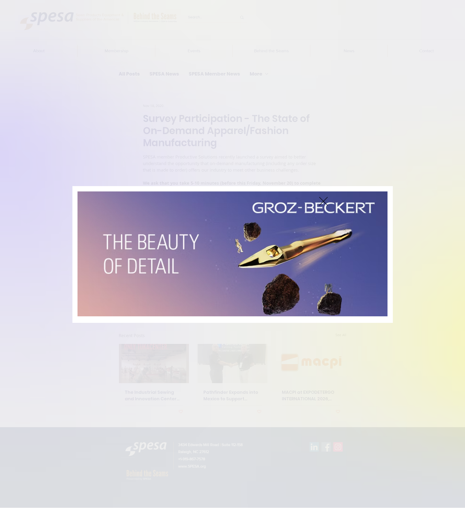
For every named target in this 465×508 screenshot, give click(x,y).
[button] (323, 201)
